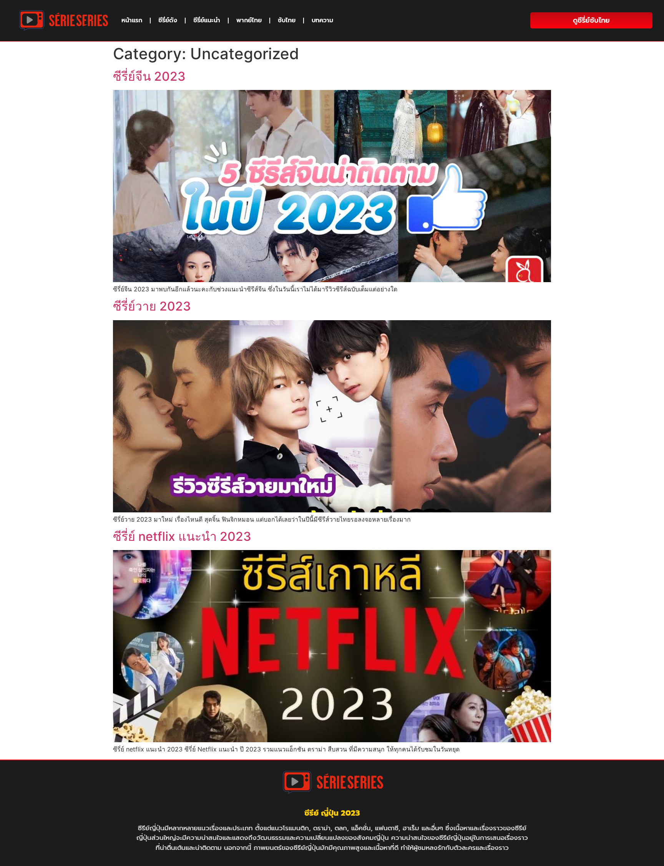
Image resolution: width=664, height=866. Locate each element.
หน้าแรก (131, 20)
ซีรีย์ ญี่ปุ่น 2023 (332, 813)
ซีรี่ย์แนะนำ (206, 20)
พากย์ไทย (249, 20)
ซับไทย (286, 20)
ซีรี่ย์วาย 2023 (152, 306)
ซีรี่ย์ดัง (167, 20)
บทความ (322, 20)
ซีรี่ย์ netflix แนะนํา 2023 (182, 536)
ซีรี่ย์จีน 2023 (149, 76)
